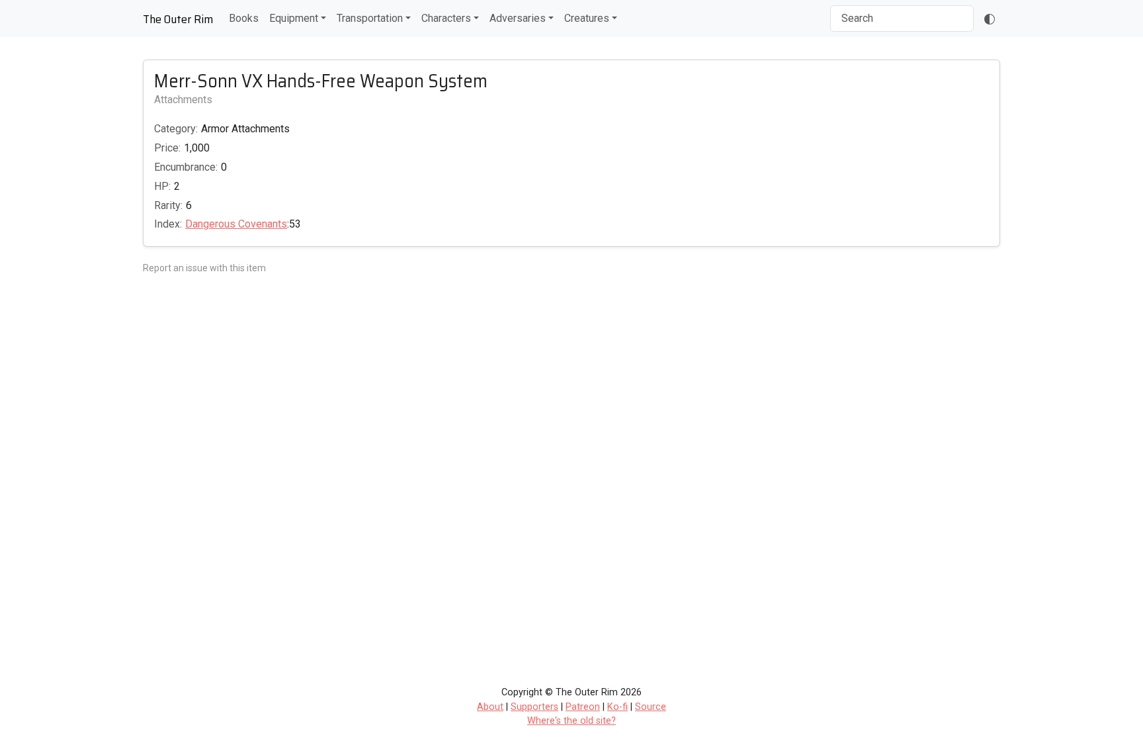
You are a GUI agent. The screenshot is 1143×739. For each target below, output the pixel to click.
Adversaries (517, 18)
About (490, 707)
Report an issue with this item (204, 268)
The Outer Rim (178, 19)
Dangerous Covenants (236, 224)
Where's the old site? (571, 720)
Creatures (586, 18)
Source (650, 707)
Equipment (293, 18)
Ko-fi (617, 707)
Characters (446, 18)
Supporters (534, 707)
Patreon (583, 707)
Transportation (370, 18)
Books (244, 18)
